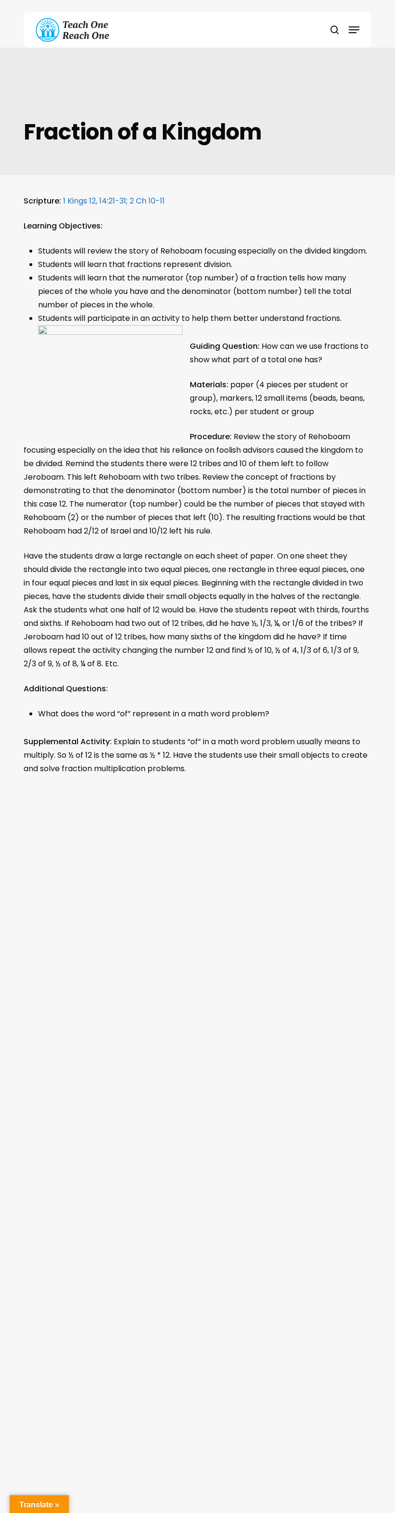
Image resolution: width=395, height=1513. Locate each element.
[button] (354, 30)
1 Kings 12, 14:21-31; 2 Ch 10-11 (114, 200)
